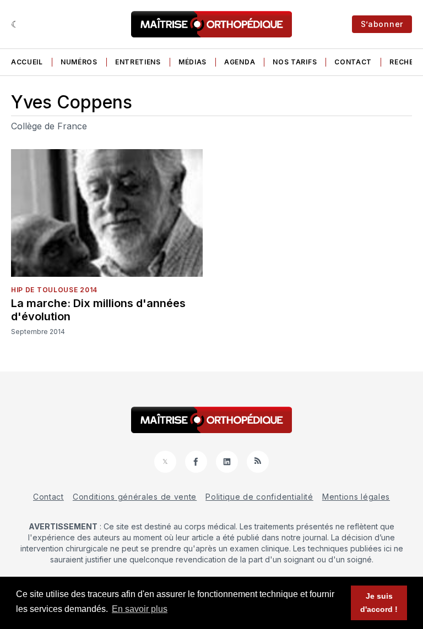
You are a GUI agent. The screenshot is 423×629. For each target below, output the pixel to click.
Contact (353, 62)
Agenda (239, 62)
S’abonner (382, 24)
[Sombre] (15, 24)
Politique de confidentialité (259, 496)
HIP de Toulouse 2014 (54, 290)
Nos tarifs (295, 62)
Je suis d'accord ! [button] (379, 603)
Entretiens (138, 62)
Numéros (79, 62)
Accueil (27, 62)
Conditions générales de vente (135, 496)
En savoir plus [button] (139, 609)
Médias (192, 62)
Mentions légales (356, 496)
